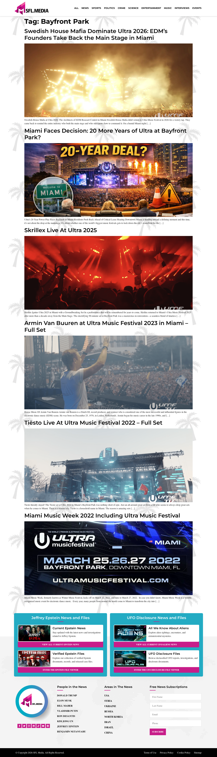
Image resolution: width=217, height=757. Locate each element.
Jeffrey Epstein (68, 726)
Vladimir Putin (67, 710)
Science (133, 8)
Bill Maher (65, 705)
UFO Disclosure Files (164, 653)
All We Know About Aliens (169, 628)
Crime (121, 8)
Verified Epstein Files (68, 653)
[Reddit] (48, 726)
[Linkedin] (34, 726)
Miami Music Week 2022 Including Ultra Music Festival (102, 515)
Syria (108, 701)
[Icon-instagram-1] (29, 726)
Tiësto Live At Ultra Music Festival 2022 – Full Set (93, 422)
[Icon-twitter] (24, 726)
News (85, 8)
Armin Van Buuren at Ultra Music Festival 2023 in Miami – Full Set (106, 326)
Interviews (182, 8)
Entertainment (151, 8)
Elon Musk (64, 700)
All (76, 8)
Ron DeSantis (66, 716)
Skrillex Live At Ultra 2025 (60, 230)
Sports (96, 8)
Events (197, 8)
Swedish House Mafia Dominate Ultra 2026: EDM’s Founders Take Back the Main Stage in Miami (96, 34)
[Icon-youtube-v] (43, 726)
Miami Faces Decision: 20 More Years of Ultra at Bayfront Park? (105, 134)
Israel (109, 727)
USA (106, 695)
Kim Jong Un (65, 721)
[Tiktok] (38, 726)
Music (168, 8)
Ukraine (110, 706)
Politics (109, 8)
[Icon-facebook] (19, 726)
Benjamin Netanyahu (71, 731)
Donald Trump (67, 695)
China (108, 732)
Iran (107, 722)
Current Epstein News (69, 628)
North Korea (113, 717)
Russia (108, 711)
